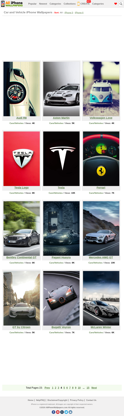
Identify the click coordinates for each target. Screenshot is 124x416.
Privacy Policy (76, 400)
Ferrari (101, 187)
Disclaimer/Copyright (57, 400)
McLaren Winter (101, 327)
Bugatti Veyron (61, 327)
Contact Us (91, 400)
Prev (47, 387)
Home (30, 400)
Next (94, 387)
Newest (43, 3)
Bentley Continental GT (21, 257)
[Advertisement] (62, 37)
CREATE (85, 3)
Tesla (61, 187)
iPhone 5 (69, 12)
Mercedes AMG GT (101, 257)
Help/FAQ (40, 400)
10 (79, 387)
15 (88, 387)
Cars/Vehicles (16, 123)
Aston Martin (61, 117)
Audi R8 (21, 117)
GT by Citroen (21, 327)
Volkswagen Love (101, 117)
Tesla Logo (21, 187)
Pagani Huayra (61, 257)
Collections (70, 3)
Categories (55, 3)
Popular (32, 3)
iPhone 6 (79, 12)
